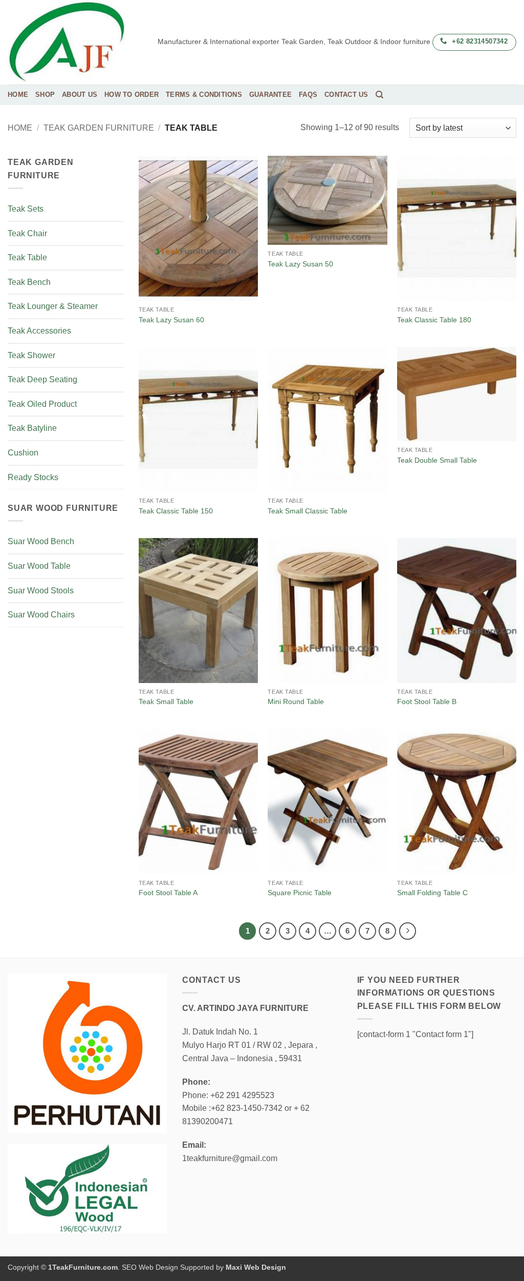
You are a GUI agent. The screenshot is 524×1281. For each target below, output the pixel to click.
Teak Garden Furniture (98, 127)
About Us (79, 94)
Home (18, 94)
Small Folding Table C (432, 893)
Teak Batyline (32, 428)
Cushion (23, 452)
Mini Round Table (296, 701)
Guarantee (270, 94)
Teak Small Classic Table (307, 511)
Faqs (308, 94)
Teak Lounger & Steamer (53, 306)
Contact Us (346, 94)
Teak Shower (31, 355)
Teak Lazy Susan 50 (300, 264)
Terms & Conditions (204, 94)
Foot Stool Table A (168, 893)
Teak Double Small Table (437, 460)
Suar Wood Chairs (41, 614)
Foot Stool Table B (426, 701)
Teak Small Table (166, 701)
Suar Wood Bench (41, 541)
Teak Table (27, 257)
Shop (45, 94)
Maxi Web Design (256, 1267)
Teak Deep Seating (42, 379)
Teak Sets (25, 208)
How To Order (131, 94)
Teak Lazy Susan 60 (171, 320)
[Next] (408, 931)
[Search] (379, 95)
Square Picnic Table (300, 893)
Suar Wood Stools (41, 590)
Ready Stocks (33, 477)
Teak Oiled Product (42, 404)
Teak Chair (27, 233)
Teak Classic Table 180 (434, 320)
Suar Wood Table (39, 566)
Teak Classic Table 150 (176, 511)
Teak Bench (29, 282)
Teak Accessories (39, 330)
